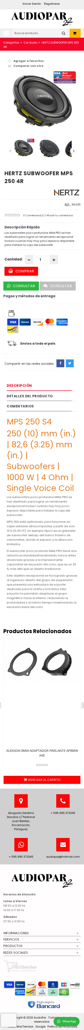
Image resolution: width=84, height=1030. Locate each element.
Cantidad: (13, 259)
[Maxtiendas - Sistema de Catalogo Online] (20, 965)
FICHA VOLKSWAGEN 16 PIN (42, 750)
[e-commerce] (42, 18)
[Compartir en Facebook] (60, 363)
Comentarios (20, 406)
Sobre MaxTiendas (20, 1026)
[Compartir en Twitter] (70, 363)
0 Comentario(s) (34, 215)
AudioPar (40, 1017)
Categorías (11, 42)
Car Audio (30, 42)
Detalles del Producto (30, 396)
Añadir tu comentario (59, 215)
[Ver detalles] (42, 671)
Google (40, 1026)
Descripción (19, 385)
